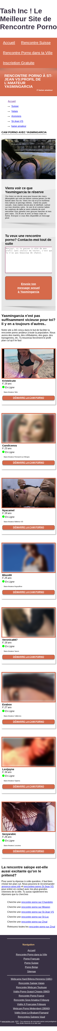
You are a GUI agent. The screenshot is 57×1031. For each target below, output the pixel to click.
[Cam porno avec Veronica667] (28, 636)
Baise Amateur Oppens (12, 781)
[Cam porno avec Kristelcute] (28, 377)
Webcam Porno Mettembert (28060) (31, 1008)
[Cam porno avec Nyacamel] (28, 506)
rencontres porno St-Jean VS (39, 886)
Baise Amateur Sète (11, 392)
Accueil (9, 43)
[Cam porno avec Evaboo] (28, 701)
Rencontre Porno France (31, 996)
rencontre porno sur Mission (35, 907)
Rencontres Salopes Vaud (31, 1017)
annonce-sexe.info (11, 886)
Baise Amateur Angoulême (13, 586)
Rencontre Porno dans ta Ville (27, 53)
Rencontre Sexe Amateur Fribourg (31, 1000)
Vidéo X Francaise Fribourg (31, 1004)
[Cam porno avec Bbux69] (28, 571)
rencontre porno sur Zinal (34, 922)
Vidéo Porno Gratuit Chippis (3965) (31, 991)
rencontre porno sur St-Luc (35, 917)
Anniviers (16, 116)
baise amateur (18, 126)
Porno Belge (31, 967)
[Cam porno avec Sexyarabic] (28, 830)
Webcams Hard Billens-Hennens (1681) (31, 979)
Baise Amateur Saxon (11, 651)
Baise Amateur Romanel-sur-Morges (17, 457)
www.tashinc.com (8, 1021)
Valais (14, 111)
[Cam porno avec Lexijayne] (28, 765)
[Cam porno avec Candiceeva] (28, 442)
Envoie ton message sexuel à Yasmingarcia (28, 287)
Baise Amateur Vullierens (12, 716)
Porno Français (31, 959)
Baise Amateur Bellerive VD (13, 522)
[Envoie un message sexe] (28, 178)
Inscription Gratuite (18, 63)
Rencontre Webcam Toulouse (31, 987)
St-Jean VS (17, 121)
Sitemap (31, 971)
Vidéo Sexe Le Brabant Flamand (31, 1012)
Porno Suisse (31, 963)
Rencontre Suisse (36, 43)
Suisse (15, 106)
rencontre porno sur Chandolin (37, 902)
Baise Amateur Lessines (12, 845)
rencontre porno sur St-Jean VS (37, 912)
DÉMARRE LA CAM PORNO (28, 398)
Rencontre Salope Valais (31, 983)
